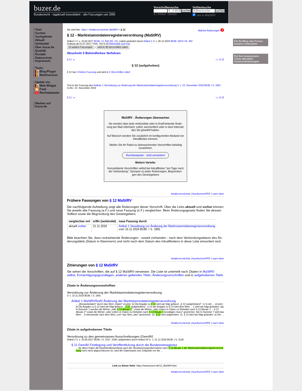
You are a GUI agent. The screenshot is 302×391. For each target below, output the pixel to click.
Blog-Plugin (48, 71)
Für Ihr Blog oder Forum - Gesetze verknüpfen (249, 42)
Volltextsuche (202, 7)
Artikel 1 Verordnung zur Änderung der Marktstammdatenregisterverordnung (167, 226)
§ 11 (71, 59)
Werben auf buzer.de (43, 105)
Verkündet (42, 43)
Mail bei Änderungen (209, 30)
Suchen (40, 33)
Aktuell (40, 40)
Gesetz (172, 14)
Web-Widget (48, 85)
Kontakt (40, 54)
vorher (82, 226)
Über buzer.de (44, 47)
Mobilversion (48, 75)
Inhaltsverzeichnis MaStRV (103, 29)
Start (38, 29)
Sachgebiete (43, 36)
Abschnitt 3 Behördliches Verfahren (94, 53)
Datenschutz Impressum (43, 59)
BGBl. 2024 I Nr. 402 (182, 41)
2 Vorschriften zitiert (119, 72)
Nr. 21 (114, 41)
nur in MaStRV (206, 15)
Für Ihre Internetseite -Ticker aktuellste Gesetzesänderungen (247, 59)
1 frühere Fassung (86, 72)
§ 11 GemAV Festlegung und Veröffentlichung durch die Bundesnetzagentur (124, 345)
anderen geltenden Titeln (133, 275)
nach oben (218, 193)
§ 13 (219, 59)
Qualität (40, 50)
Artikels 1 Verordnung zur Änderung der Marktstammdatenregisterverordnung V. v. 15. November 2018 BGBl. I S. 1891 (157, 85)
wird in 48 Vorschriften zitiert (113, 47)
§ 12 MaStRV (120, 200)
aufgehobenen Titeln (208, 275)
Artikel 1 (148, 41)
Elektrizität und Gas (119, 43)
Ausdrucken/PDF (201, 193)
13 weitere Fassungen (80, 47)
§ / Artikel (160, 14)
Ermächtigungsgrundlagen (95, 275)
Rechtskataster (49, 92)
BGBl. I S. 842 (101, 41)
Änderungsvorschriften (168, 275)
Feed (43, 89)
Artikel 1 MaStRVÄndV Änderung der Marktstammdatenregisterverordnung (123, 301)
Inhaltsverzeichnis (180, 193)
